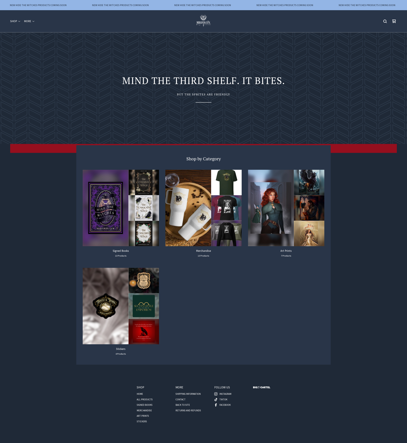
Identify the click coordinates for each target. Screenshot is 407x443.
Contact (181, 399)
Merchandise (144, 410)
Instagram (225, 393)
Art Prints (143, 415)
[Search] (385, 21)
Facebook (225, 404)
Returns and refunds (188, 410)
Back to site (183, 404)
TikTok (223, 399)
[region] (203, 5)
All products (145, 399)
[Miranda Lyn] (203, 21)
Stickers (142, 421)
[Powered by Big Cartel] (261, 387)
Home (140, 393)
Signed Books (144, 404)
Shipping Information (188, 393)
